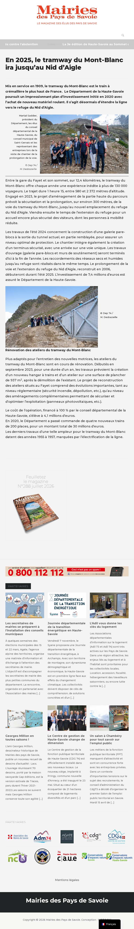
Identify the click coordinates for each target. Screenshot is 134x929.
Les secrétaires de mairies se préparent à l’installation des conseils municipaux (24, 629)
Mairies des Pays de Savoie (67, 900)
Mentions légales (67, 880)
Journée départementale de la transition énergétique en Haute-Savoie (66, 629)
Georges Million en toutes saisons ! (19, 737)
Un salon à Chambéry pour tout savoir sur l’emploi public (106, 739)
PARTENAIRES (18, 586)
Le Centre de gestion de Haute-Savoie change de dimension (66, 739)
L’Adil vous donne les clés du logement (106, 625)
